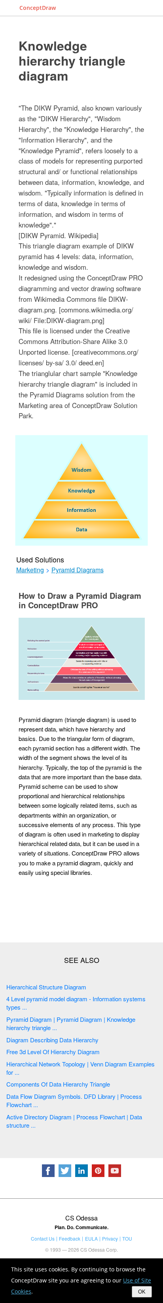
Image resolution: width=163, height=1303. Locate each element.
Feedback (69, 1238)
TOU (127, 1238)
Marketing (30, 570)
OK (142, 1292)
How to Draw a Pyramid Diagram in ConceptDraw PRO (80, 600)
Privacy (110, 1238)
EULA (91, 1238)
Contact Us (43, 1238)
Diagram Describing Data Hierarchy (52, 1040)
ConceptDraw (37, 7)
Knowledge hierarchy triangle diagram (72, 60)
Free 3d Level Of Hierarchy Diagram (53, 1051)
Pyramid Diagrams (77, 570)
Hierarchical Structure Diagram (46, 987)
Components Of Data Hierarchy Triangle (58, 1084)
